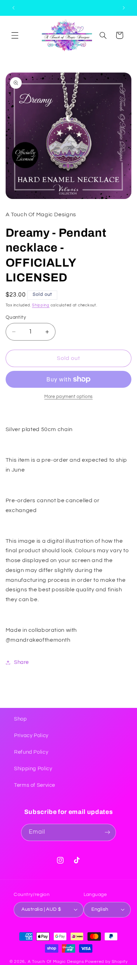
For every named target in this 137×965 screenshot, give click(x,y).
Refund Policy (31, 752)
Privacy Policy (31, 735)
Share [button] (21, 662)
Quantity (16, 317)
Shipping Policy (33, 768)
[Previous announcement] (13, 7)
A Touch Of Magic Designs (56, 962)
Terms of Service (34, 785)
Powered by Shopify (106, 962)
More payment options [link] (68, 396)
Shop (20, 719)
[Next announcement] (123, 7)
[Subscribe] (107, 832)
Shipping (41, 305)
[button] (15, 35)
